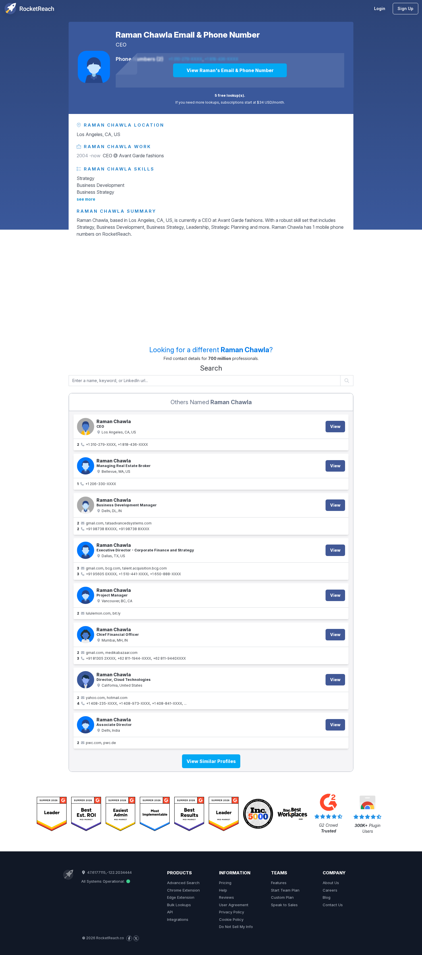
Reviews (226, 897)
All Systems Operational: (103, 881)
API (170, 912)
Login (379, 8)
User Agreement (233, 904)
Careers (330, 890)
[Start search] (346, 380)
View (335, 426)
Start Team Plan (285, 890)
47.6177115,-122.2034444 (108, 872)
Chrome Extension (183, 890)
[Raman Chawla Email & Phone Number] (94, 67)
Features (279, 882)
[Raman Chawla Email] (85, 595)
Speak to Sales (284, 904)
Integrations (177, 919)
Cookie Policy (231, 919)
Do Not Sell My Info (236, 926)
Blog (326, 897)
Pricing (225, 882)
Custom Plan (282, 897)
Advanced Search (183, 882)
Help (223, 890)
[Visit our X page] (136, 938)
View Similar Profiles (211, 761)
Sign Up (405, 8)
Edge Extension (180, 897)
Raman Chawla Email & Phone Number (188, 35)
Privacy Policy (231, 912)
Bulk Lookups (179, 904)
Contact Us (333, 904)
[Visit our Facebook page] (129, 938)
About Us (331, 882)
